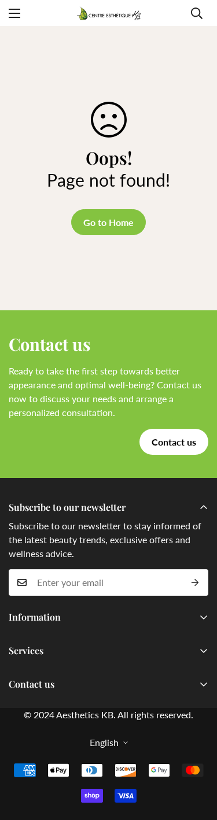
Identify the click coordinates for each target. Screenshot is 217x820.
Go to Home (108, 222)
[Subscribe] (195, 582)
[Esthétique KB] (109, 13)
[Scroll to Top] (196, 758)
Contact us (174, 441)
